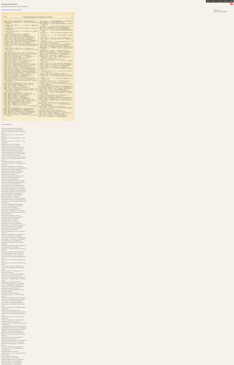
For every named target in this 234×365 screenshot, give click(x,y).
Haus (218, 11)
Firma (221, 11)
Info (220, 1)
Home (208, 1)
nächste (11, 9)
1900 (20, 9)
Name (215, 11)
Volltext (224, 11)
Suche (213, 1)
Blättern (226, 1)
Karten (231, 1)
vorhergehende (5, 9)
